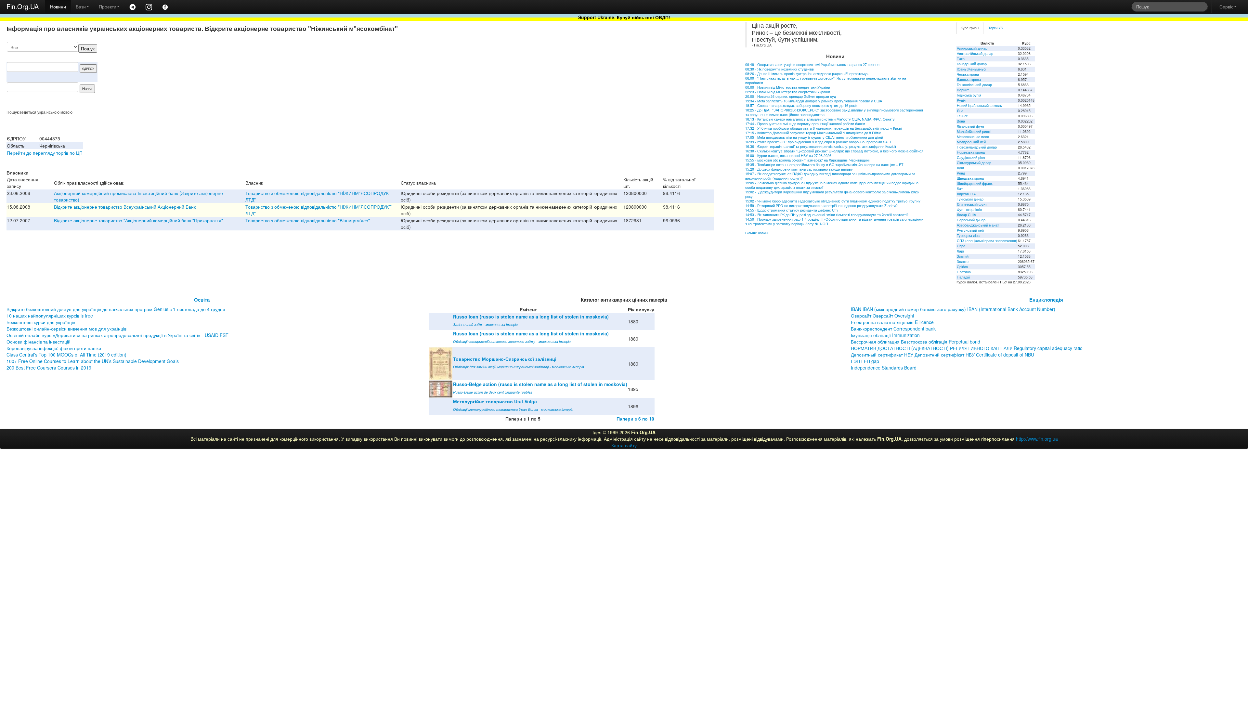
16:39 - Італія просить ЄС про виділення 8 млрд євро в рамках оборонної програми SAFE (818, 141)
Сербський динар (971, 219)
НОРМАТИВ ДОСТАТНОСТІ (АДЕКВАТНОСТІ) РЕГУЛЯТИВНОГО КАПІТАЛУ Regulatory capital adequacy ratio (967, 348)
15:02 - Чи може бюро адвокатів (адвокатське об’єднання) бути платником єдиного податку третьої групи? (832, 201)
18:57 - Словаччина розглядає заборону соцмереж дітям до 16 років (801, 105)
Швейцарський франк (975, 183)
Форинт (963, 89)
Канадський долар (972, 63)
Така (961, 58)
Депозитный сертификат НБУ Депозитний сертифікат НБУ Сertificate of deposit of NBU (942, 354)
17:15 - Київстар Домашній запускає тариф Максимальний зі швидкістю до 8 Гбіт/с (813, 132)
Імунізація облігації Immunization (885, 335)
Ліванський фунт (970, 126)
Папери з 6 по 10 (635, 418)
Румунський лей (970, 230)
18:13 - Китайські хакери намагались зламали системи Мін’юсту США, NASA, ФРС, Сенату (820, 119)
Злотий (962, 256)
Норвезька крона (971, 152)
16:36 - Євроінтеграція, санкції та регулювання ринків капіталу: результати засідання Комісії (820, 146)
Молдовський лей (971, 141)
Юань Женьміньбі (971, 69)
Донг (960, 167)
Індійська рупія (969, 95)
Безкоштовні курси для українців (40, 322)
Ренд (961, 173)
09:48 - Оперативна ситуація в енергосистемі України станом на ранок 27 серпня (812, 64)
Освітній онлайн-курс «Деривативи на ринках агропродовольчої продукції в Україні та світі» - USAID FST (117, 335)
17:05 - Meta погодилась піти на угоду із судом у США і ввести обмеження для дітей (814, 137)
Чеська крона (968, 74)
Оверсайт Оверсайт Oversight (882, 315)
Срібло (962, 266)
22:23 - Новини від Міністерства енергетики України (787, 91)
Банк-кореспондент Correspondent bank (893, 328)
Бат (960, 188)
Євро (961, 245)
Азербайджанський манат (978, 225)
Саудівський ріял (971, 157)
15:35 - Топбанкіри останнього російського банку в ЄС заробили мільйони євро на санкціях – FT (824, 164)
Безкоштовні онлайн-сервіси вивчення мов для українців (66, 328)
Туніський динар (970, 199)
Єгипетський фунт (972, 204)
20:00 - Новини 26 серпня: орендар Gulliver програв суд (790, 96)
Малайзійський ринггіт (975, 131)
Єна (960, 110)
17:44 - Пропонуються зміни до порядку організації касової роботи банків (805, 123)
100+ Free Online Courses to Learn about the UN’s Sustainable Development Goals (92, 361)
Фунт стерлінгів (969, 209)
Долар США (966, 214)
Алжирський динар (972, 48)
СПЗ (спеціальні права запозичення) (987, 240)
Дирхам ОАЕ (967, 193)
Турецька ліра (968, 235)
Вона (961, 121)
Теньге (962, 115)
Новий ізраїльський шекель (979, 105)
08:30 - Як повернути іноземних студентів (779, 69)
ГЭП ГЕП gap (865, 361)
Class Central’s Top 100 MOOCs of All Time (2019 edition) (66, 354)
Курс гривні (970, 27)
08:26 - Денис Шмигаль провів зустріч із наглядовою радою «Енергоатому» (807, 73)
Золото (962, 261)
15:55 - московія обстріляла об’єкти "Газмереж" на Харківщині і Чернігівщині (807, 160)
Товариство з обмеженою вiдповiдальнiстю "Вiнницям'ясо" (307, 220)
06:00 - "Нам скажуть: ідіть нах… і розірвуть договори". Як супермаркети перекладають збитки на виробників (825, 80)
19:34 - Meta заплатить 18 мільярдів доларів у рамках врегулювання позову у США (813, 100)
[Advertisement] (665, 75)
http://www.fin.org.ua (1037, 439)
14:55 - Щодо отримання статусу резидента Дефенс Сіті (791, 210)
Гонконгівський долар (974, 84)
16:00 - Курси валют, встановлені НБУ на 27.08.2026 (788, 155)
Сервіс (1226, 6)
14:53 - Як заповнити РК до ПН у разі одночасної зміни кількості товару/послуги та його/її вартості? (826, 214)
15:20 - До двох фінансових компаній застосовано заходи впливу (799, 169)
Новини (58, 6)
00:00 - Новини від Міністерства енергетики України (787, 87)
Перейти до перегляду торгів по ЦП (45, 153)
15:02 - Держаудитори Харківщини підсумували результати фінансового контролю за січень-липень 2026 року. (832, 194)
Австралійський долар (975, 53)
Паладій (963, 277)
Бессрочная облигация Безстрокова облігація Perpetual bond (915, 341)
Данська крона (969, 79)
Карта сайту (624, 445)
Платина (964, 271)
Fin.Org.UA (22, 6)
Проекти (107, 6)
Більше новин (756, 232)
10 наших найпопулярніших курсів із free (49, 315)
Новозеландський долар (977, 147)
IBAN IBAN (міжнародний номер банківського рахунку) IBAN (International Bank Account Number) (953, 309)
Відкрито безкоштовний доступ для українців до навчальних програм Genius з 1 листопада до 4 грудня (115, 309)
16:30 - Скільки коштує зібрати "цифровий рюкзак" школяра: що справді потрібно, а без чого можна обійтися (834, 151)
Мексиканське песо (973, 136)
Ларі (960, 251)
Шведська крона (970, 178)
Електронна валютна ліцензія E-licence (892, 322)
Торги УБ (995, 27)
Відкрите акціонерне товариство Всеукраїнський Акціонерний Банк (125, 206)
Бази (81, 6)
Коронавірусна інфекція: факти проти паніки (53, 348)
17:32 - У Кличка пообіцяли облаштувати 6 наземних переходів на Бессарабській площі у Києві (823, 128)
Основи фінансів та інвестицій (38, 341)
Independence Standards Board (883, 367)
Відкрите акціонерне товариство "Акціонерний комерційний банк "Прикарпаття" (138, 220)
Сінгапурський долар (974, 162)
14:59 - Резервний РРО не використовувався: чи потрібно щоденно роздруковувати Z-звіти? (821, 205)
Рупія (961, 100)
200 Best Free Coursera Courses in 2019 (48, 367)
